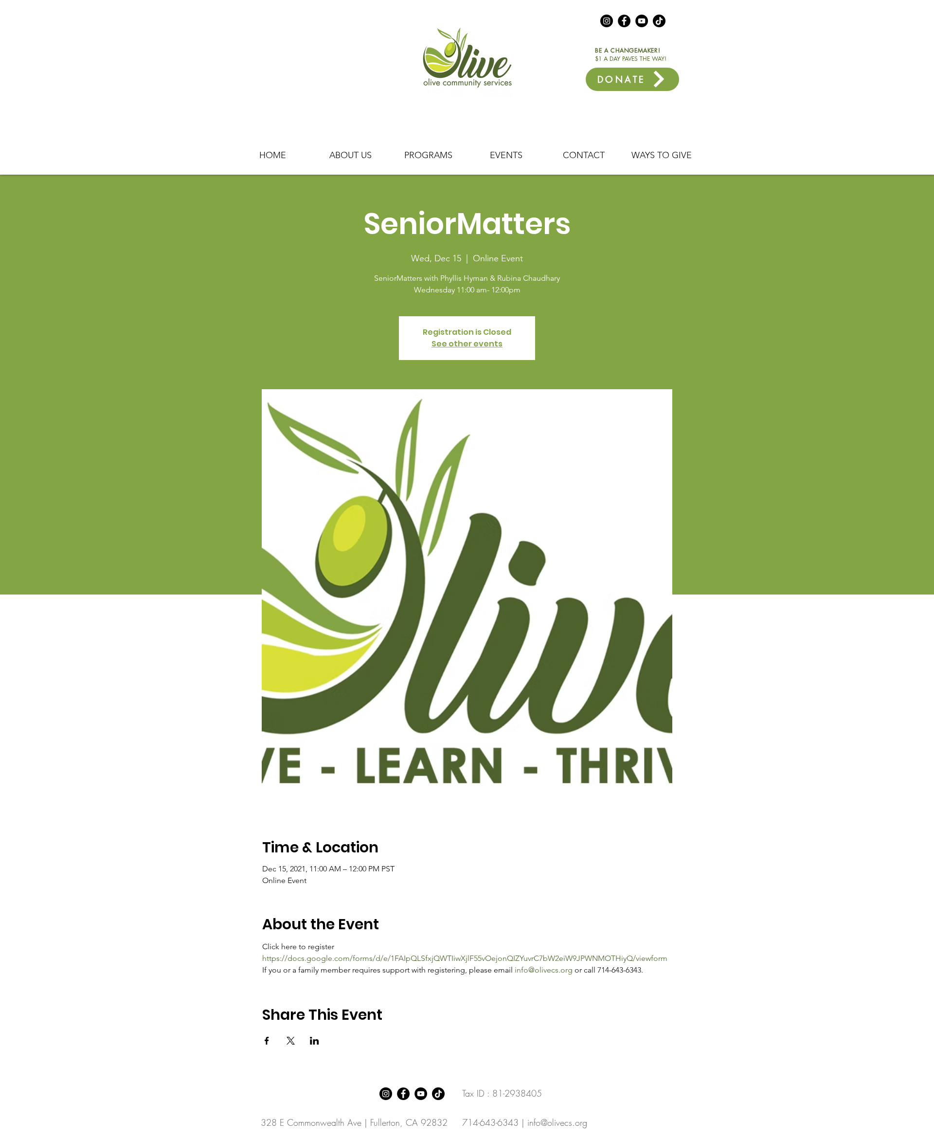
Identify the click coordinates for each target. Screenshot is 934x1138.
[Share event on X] (290, 1041)
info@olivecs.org (557, 1122)
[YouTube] (641, 21)
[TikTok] (659, 21)
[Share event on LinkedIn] (314, 1041)
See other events (467, 343)
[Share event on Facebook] (266, 1041)
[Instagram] (606, 21)
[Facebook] (624, 21)
